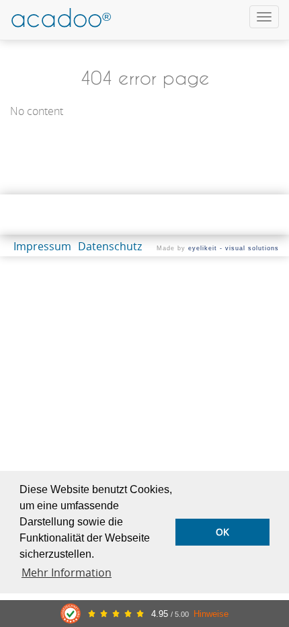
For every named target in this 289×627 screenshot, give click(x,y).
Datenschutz (110, 246)
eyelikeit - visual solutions (233, 248)
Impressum (42, 246)
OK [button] (222, 531)
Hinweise (211, 614)
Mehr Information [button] (67, 572)
